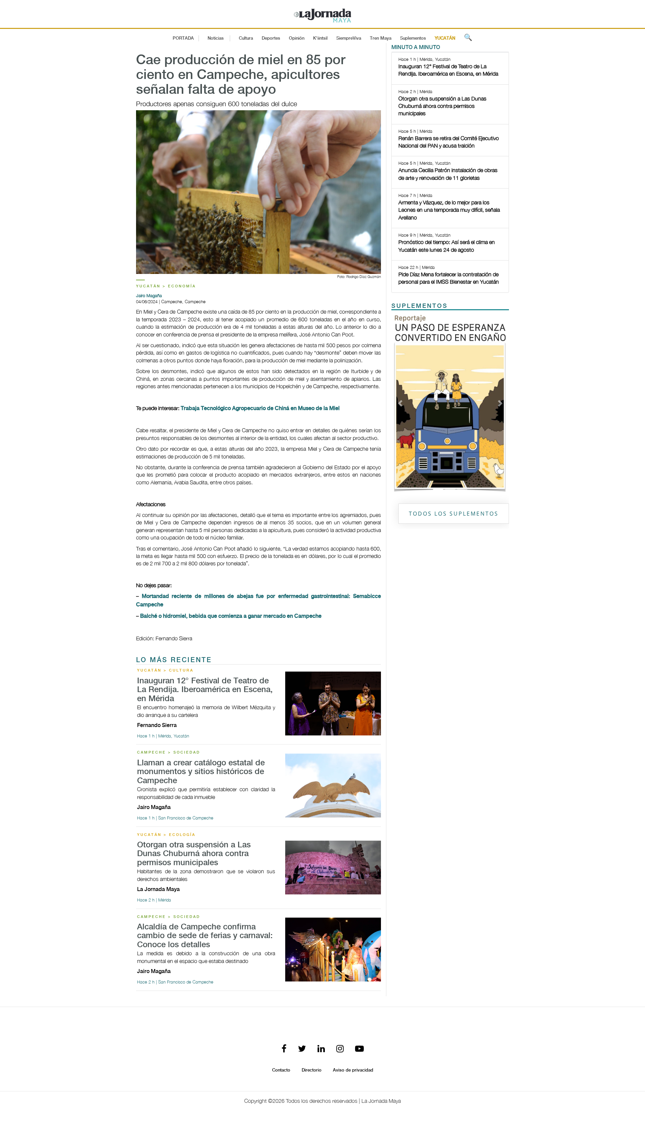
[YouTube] (359, 1049)
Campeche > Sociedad (168, 753)
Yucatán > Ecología (166, 835)
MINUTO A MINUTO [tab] (415, 47)
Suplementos (413, 38)
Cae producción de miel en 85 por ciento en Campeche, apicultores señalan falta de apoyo (240, 75)
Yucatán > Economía (166, 286)
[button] (400, 403)
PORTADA (183, 38)
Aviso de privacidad (353, 1070)
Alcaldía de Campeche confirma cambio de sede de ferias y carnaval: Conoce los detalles (205, 936)
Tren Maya (380, 38)
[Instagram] (340, 1049)
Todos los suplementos (454, 513)
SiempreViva (348, 38)
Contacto (281, 1070)
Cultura (246, 38)
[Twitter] (302, 1049)
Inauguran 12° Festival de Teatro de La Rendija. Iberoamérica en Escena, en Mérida (205, 690)
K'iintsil (320, 38)
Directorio (311, 1070)
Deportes (271, 38)
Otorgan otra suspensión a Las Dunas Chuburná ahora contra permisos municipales (194, 854)
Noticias (216, 38)
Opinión (296, 38)
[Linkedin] (321, 1049)
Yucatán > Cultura (165, 671)
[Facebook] (284, 1049)
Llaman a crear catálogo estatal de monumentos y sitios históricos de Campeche (201, 772)
